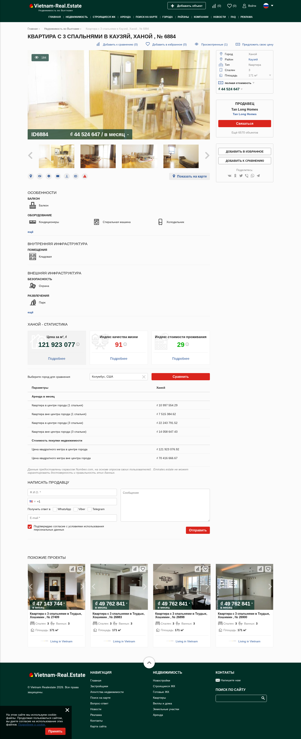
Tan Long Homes (245, 114)
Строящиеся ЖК (164, 686)
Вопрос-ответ (99, 703)
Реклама (96, 714)
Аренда (158, 714)
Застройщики (99, 686)
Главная (95, 680)
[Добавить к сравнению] (72, 569)
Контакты (96, 720)
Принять (55, 731)
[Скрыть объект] (40, 176)
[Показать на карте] (31, 176)
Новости (95, 709)
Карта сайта (98, 726)
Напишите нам (231, 680)
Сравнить (181, 376)
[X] (241, 176)
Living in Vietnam (61, 641)
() (219, 5)
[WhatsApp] (252, 176)
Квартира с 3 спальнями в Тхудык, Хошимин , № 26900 (244, 615)
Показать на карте (192, 176)
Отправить (198, 530)
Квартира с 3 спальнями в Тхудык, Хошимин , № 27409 (56, 615)
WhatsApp (64, 509)
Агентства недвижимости (107, 692)
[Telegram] (258, 176)
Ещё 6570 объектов (245, 132)
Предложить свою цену (257, 44)
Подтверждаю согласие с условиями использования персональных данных (69, 528)
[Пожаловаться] (85, 176)
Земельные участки (166, 709)
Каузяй (253, 59)
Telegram (99, 509)
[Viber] (247, 176)
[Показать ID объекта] (76, 176)
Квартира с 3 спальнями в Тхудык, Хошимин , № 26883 (119, 615)
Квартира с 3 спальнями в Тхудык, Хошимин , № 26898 (181, 615)
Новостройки (161, 680)
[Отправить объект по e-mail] (58, 176)
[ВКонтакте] (229, 176)
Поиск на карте (100, 697)
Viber (81, 509)
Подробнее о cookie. (32, 724)
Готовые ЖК (161, 692)
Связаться (244, 123)
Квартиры (159, 697)
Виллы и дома (162, 703)
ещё (30, 231)
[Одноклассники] (235, 176)
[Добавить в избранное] (80, 569)
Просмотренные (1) (214, 44)
